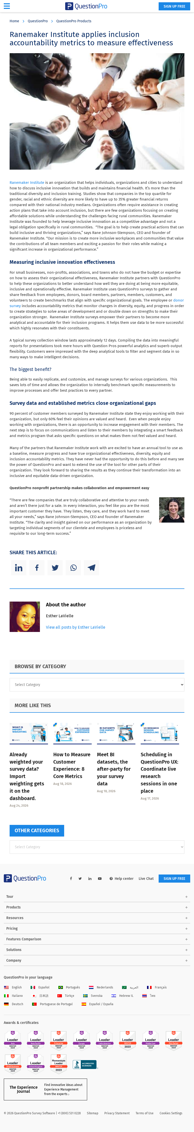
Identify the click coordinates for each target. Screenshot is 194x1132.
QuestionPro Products (73, 21)
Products (13, 907)
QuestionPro (38, 21)
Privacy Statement (117, 1113)
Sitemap (92, 1113)
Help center (124, 879)
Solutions (13, 950)
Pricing (12, 928)
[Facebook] (36, 567)
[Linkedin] (18, 567)
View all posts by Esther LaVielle (75, 627)
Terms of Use (145, 1113)
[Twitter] (55, 567)
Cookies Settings (171, 1113)
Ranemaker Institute (27, 182)
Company (13, 960)
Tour (9, 897)
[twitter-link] (80, 879)
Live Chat (146, 879)
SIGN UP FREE (174, 6)
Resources (14, 918)
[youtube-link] (100, 879)
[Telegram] (91, 567)
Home (14, 21)
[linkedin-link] (89, 879)
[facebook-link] (71, 879)
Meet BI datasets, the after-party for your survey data (114, 769)
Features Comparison (23, 939)
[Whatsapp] (73, 567)
